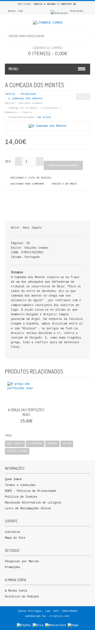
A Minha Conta (16, 591)
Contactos (12, 532)
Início (10, 94)
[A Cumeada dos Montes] (47, 126)
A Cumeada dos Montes (26, 98)
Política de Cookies (21, 497)
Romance (52, 443)
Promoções (12, 567)
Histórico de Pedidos (22, 596)
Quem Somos (13, 479)
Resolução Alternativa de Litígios (33, 502)
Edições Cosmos (30, 103)
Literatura (35, 443)
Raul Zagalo (15, 443)
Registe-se (68, 4)
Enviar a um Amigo (64, 184)
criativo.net (59, 616)
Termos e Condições (20, 485)
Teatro (66, 443)
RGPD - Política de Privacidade (30, 491)
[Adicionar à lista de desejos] (32, 400)
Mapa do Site (15, 538)
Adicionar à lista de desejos (30, 178)
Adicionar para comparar (27, 184)
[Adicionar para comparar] (40, 400)
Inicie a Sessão (45, 4)
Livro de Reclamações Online (28, 508)
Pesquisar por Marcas (22, 561)
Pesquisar (28, 94)
